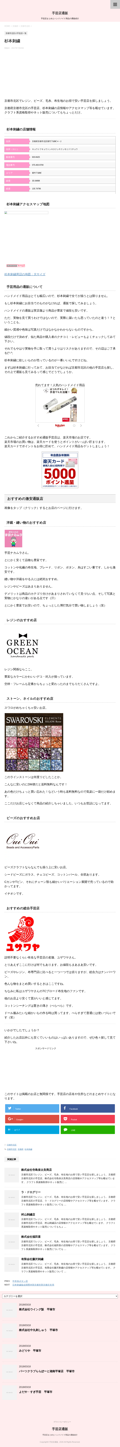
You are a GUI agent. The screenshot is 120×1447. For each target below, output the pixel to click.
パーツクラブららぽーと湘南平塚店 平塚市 (47, 1371)
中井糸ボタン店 (20, 1281)
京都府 (20, 1149)
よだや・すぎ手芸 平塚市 (35, 1391)
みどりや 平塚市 (30, 1350)
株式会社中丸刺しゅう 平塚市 (38, 1330)
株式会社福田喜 (31, 1236)
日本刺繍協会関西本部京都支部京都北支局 (33, 1285)
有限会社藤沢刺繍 (32, 1259)
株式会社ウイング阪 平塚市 (37, 1309)
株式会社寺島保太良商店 (36, 1169)
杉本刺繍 (28, 1149)
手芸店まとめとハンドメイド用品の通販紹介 (60, 1435)
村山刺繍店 (28, 1214)
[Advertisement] (60, 75)
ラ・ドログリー (31, 1192)
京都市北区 (12, 1145)
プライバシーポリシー (62, 1422)
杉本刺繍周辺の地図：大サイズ (24, 274)
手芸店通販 (60, 13)
